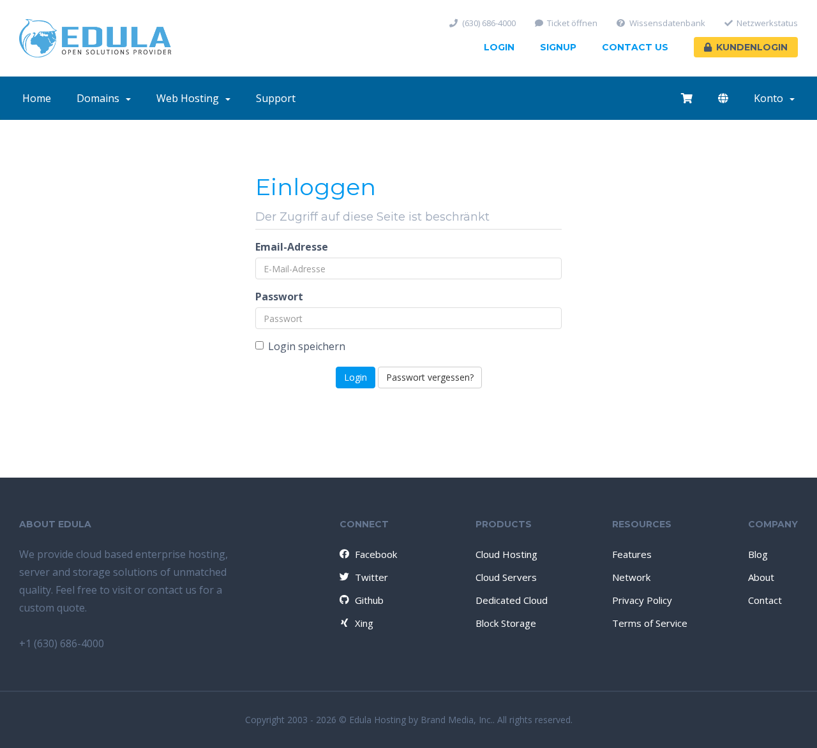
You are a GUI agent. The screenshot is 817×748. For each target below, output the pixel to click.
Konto (771, 98)
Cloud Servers (506, 577)
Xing (364, 623)
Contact (765, 600)
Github (369, 600)
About (761, 577)
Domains (100, 98)
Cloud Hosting (506, 554)
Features (632, 554)
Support (276, 98)
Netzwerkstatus (767, 23)
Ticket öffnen (572, 23)
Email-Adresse (291, 247)
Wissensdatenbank (667, 23)
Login (499, 47)
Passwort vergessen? (430, 377)
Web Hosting (190, 98)
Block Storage (506, 623)
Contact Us (635, 47)
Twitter (371, 577)
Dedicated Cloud (512, 600)
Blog (758, 554)
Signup (558, 47)
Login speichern (306, 346)
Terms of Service (649, 623)
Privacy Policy (642, 600)
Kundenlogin (752, 47)
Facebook (376, 554)
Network (631, 577)
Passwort (279, 297)
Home (36, 98)
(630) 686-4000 (489, 23)
